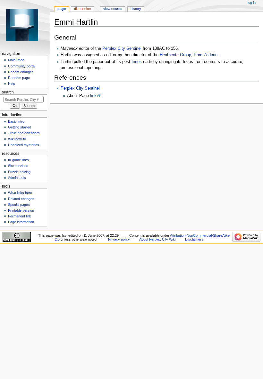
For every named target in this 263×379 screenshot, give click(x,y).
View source (112, 9)
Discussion (82, 9)
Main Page (16, 60)
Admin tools (17, 178)
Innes (137, 61)
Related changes (21, 199)
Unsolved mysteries (23, 145)
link (93, 95)
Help (11, 83)
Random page (19, 78)
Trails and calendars (24, 133)
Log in (252, 2)
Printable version (21, 210)
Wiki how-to (17, 139)
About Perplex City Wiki (157, 239)
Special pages (19, 205)
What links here (20, 193)
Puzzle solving (19, 172)
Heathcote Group (175, 55)
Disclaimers (194, 239)
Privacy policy (119, 239)
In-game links (18, 160)
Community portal (21, 66)
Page (61, 9)
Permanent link (19, 216)
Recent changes (21, 72)
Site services (18, 166)
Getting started (19, 127)
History (136, 9)
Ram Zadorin (205, 55)
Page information (21, 222)
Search (8, 92)
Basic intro (16, 121)
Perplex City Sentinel (121, 48)
